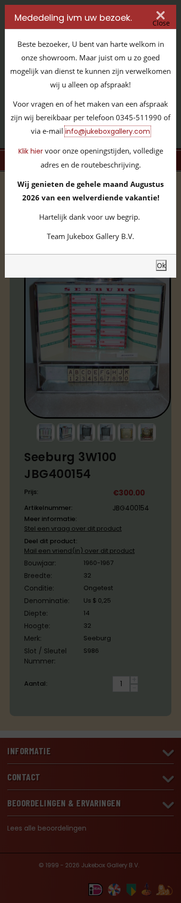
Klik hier (30, 151)
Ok (161, 265)
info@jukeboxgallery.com (107, 131)
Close (161, 23)
